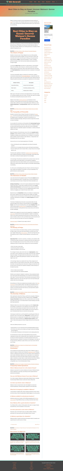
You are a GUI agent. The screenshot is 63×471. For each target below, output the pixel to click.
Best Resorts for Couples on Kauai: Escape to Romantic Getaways (26, 364)
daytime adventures (23, 99)
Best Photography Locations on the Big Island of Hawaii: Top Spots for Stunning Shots (48, 77)
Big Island (48, 1)
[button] (56, 1)
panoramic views (22, 206)
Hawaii (30, 1)
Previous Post (13, 424)
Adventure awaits (13, 221)
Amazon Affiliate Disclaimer (48, 468)
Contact (14, 465)
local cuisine (12, 213)
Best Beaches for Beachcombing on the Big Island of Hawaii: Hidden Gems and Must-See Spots (48, 85)
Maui (39, 1)
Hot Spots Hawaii (9, 4)
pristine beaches (24, 232)
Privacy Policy (48, 464)
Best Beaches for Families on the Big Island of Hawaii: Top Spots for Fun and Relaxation (48, 60)
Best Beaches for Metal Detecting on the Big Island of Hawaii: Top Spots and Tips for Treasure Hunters (33, 454)
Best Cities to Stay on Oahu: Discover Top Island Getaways (25, 51)
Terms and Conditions (48, 465)
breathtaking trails (31, 352)
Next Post (37, 424)
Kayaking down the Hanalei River (32, 152)
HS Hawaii (14, 462)
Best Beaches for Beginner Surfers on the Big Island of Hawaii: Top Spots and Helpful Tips (32, 442)
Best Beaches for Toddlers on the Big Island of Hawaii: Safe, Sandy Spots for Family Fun (17, 442)
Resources (14, 468)
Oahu (35, 1)
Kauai (43, 1)
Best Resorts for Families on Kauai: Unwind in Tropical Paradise (26, 292)
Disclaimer (48, 467)
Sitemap (14, 467)
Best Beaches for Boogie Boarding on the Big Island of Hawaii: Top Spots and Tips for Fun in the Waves (17, 454)
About (53, 1)
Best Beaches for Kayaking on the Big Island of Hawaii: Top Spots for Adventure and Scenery (48, 69)
